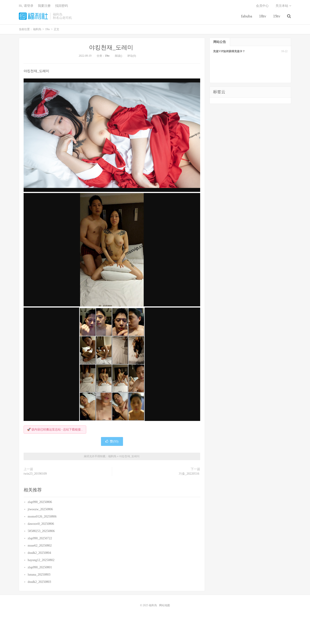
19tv (276, 16)
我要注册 (44, 5)
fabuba (246, 16)
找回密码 (61, 5)
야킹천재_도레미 (112, 47)
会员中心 (262, 5)
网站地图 (164, 605)
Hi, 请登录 (26, 5)
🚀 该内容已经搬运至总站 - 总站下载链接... (55, 429)
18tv (262, 16)
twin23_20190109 (36, 473)
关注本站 (282, 5)
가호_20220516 (189, 473)
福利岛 (33, 16)
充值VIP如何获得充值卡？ (229, 51)
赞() (114, 441)
